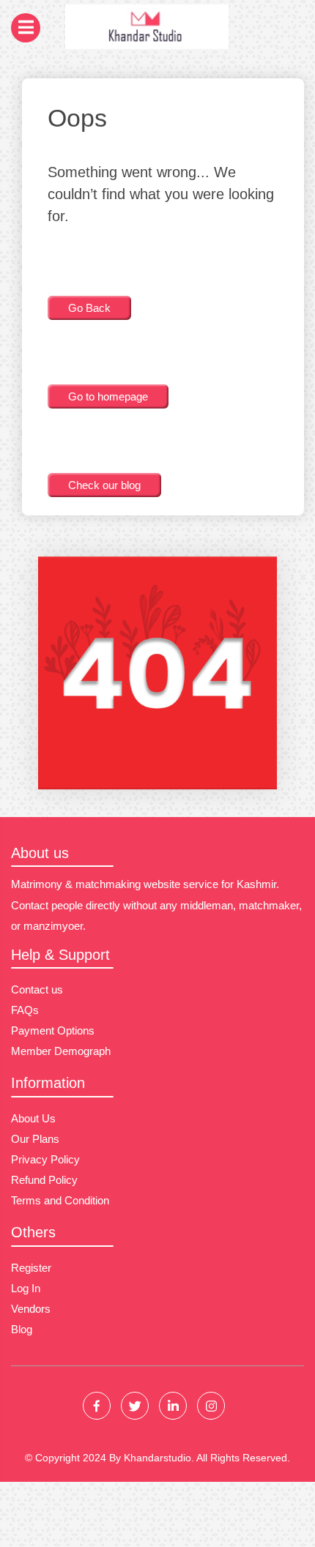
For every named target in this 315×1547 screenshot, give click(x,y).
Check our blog (104, 485)
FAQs (25, 1010)
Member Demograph (61, 1051)
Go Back (89, 308)
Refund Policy (44, 1180)
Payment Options (52, 1030)
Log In (25, 1288)
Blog (21, 1329)
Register (31, 1267)
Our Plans (35, 1139)
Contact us (37, 989)
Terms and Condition (60, 1200)
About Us (33, 1118)
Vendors (31, 1308)
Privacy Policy (45, 1159)
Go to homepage (108, 396)
